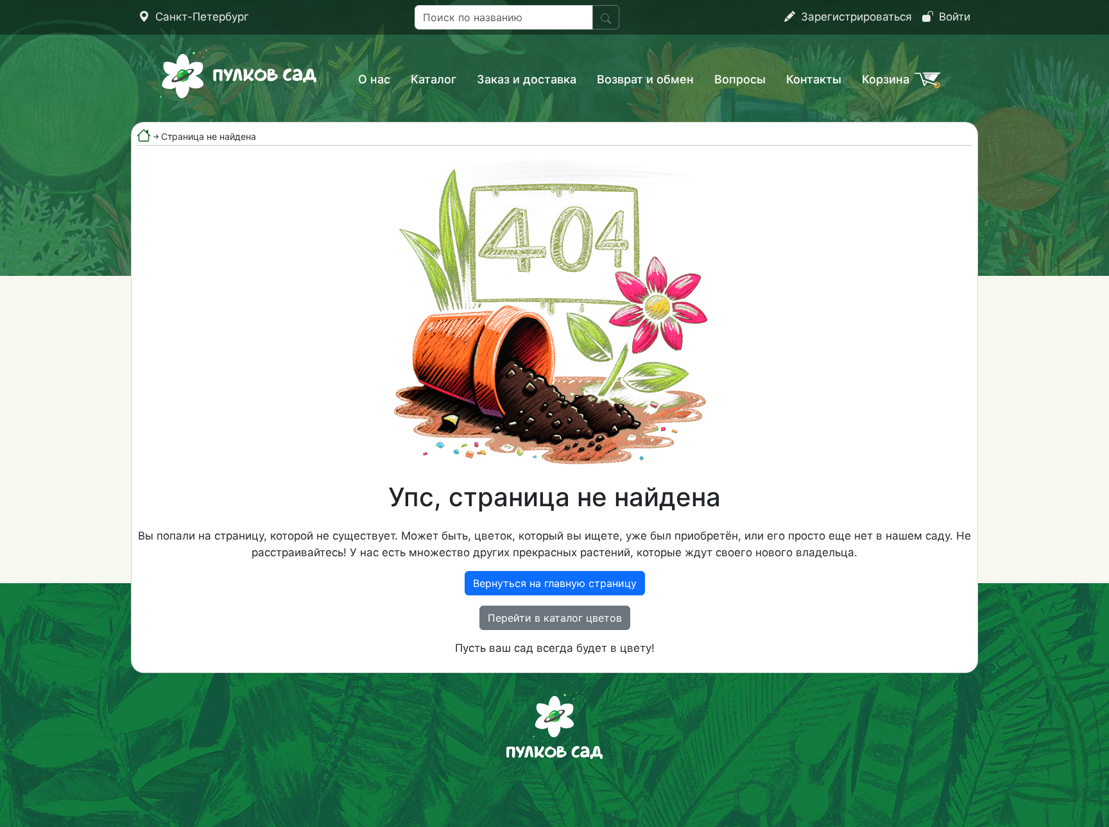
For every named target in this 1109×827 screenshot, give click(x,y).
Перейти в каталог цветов (555, 617)
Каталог (433, 79)
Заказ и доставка (526, 79)
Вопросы (740, 79)
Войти (953, 16)
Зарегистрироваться (855, 16)
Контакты (813, 79)
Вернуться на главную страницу (555, 583)
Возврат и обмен (645, 79)
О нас (374, 79)
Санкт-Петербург (200, 16)
